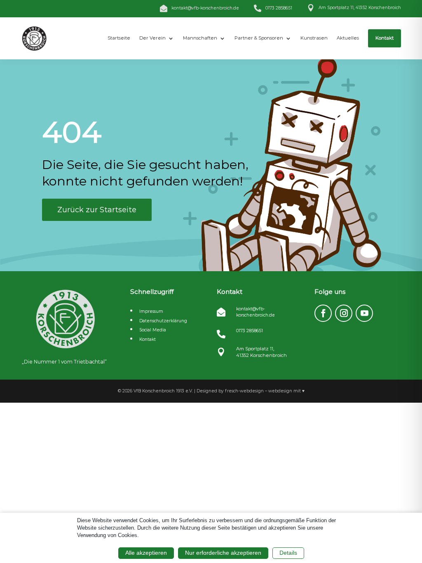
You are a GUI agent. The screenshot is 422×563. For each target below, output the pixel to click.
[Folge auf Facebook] (323, 313)
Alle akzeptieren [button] (146, 552)
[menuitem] (119, 38)
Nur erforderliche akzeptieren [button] (223, 552)
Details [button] (288, 552)
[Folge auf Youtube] (364, 313)
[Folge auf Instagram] (343, 313)
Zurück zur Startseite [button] (96, 209)
